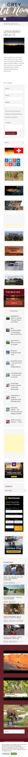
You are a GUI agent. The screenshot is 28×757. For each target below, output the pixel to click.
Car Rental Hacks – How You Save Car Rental (16, 375)
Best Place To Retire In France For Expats (16, 342)
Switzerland (11, 582)
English (5, 582)
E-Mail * (7, 95)
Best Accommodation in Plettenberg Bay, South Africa (16, 331)
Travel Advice (12, 601)
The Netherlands (12, 641)
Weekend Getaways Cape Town (16, 352)
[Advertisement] (14, 444)
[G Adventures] (14, 470)
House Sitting (12, 620)
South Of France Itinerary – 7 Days (16, 421)
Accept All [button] (14, 753)
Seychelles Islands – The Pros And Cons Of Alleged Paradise (16, 410)
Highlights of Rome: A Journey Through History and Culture (16, 319)
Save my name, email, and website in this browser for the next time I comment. (13, 114)
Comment (8, 122)
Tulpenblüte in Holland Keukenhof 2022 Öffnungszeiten (16, 398)
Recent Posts (14, 311)
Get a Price (17, 528)
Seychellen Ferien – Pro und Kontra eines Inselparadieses (16, 364)
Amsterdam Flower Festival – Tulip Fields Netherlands (16, 386)
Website (7, 102)
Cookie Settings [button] (6, 753)
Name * (7, 88)
